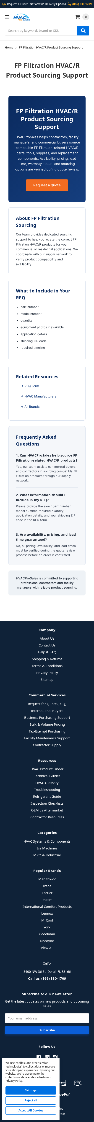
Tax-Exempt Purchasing (47, 731)
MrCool (47, 920)
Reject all (31, 1100)
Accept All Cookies (30, 1110)
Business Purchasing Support (47, 717)
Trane (47, 886)
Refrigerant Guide (47, 796)
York (47, 927)
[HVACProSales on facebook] (39, 1057)
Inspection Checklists (47, 803)
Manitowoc (47, 879)
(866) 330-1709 (82, 4)
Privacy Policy (47, 672)
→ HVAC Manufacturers (38, 396)
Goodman (47, 934)
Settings (31, 1090)
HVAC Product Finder (47, 769)
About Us (47, 638)
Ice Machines (47, 848)
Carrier (47, 892)
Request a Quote (47, 185)
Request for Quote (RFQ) (47, 703)
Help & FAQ (47, 652)
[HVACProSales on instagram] (55, 1057)
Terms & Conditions (47, 665)
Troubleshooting (47, 789)
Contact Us (47, 645)
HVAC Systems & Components (47, 841)
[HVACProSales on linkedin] (47, 1057)
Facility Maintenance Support (47, 738)
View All (47, 947)
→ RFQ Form (30, 386)
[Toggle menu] (7, 17)
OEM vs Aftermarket (47, 810)
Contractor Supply (47, 745)
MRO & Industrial (47, 855)
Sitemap (47, 679)
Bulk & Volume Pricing (47, 724)
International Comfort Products (47, 906)
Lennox (47, 913)
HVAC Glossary (47, 782)
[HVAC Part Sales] (21, 17)
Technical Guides (47, 775)
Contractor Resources (47, 817)
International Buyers (47, 710)
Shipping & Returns (47, 659)
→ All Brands (30, 406)
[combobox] (47, 30)
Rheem (47, 899)
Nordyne (47, 940)
